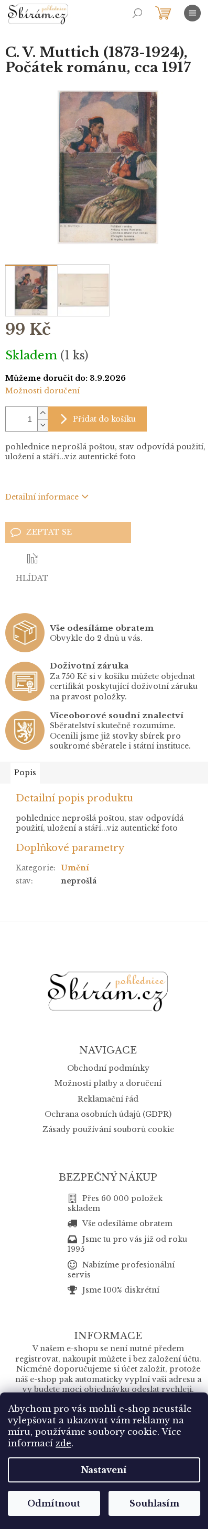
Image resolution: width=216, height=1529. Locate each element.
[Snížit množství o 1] (42, 425)
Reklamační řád (108, 1099)
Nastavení (104, 1470)
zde (63, 1443)
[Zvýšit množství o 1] (42, 413)
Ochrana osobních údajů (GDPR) (108, 1114)
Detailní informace (42, 497)
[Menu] (192, 13)
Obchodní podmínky (108, 1068)
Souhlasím (154, 1503)
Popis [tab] (25, 772)
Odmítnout (53, 1503)
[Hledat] (137, 13)
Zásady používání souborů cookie (108, 1129)
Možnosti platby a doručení (108, 1083)
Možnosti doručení (42, 390)
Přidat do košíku (104, 419)
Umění (75, 868)
